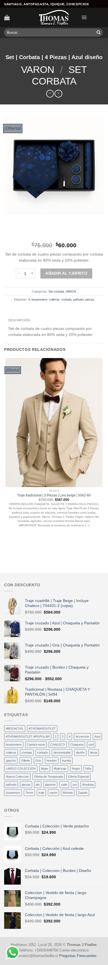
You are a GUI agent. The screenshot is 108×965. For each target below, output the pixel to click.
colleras (54, 299)
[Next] (22, 220)
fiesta (93, 752)
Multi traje (60, 768)
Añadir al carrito (66, 273)
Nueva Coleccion (17, 776)
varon (53, 792)
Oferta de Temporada (48, 776)
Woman (68, 792)
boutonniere (39, 299)
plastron (50, 784)
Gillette (25, 760)
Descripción (19, 320)
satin (64, 784)
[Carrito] (7, 17)
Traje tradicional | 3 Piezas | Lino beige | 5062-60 (54, 495)
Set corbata (56, 291)
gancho (11, 760)
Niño (88, 768)
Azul (97, 736)
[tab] (19, 320)
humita (66, 760)
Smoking (88, 784)
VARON (37, 69)
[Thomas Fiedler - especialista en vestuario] (54, 17)
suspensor (13, 792)
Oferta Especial (78, 776)
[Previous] (9, 220)
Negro (76, 768)
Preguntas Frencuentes (78, 956)
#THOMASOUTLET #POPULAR (28, 736)
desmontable (62, 752)
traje (41, 792)
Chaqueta (76, 744)
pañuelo (78, 299)
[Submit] (98, 32)
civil (91, 744)
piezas (89, 299)
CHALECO (57, 744)
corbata (66, 299)
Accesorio (82, 736)
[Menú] (84, 17)
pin (38, 784)
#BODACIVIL (15, 728)
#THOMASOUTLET (42, 728)
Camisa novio (36, 744)
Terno (29, 792)
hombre (52, 760)
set (75, 784)
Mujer (44, 768)
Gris (38, 760)
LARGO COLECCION (21, 768)
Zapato (83, 792)
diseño (80, 752)
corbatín (42, 752)
